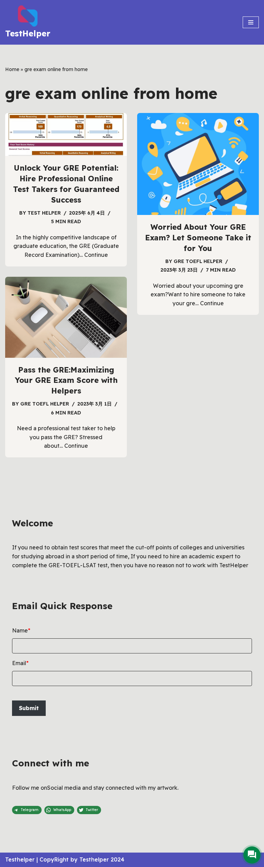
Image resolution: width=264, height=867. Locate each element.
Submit (29, 708)
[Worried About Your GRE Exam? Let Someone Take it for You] (198, 164)
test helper (44, 213)
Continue (96, 254)
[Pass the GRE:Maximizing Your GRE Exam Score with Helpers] (66, 317)
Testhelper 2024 (101, 859)
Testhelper (20, 859)
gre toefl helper (198, 261)
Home (12, 69)
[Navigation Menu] (251, 22)
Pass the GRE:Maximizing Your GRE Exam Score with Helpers (66, 380)
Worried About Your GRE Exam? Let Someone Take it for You (198, 237)
